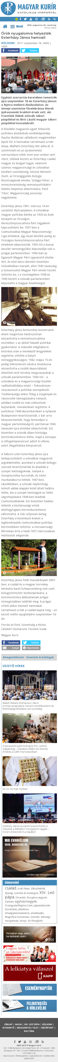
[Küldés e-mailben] (11, 649)
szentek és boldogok (26, 893)
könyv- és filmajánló (31, 920)
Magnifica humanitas (17, 917)
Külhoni (8, 43)
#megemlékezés (13, 657)
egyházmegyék (26, 901)
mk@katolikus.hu (35, 1050)
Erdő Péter (23, 888)
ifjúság (9, 893)
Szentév (35, 917)
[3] (29, 92)
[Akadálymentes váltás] (16, 19)
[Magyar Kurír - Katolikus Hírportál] (28, 14)
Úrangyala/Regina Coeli (18, 905)
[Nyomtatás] (31, 649)
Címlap (8, 1024)
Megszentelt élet (28, 1027)
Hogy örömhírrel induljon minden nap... (22, 845)
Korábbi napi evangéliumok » (41, 874)
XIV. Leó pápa (32, 1024)
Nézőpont (47, 1027)
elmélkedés (37, 913)
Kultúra (29, 1031)
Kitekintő (8, 1027)
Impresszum (8, 1056)
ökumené (38, 888)
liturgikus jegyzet (37, 897)
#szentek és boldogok (40, 657)
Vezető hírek (13, 666)
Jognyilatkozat (35, 1056)
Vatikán (9, 901)
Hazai (18, 1024)
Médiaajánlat (21, 1056)
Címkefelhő (12, 883)
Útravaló (20, 897)
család (10, 888)
